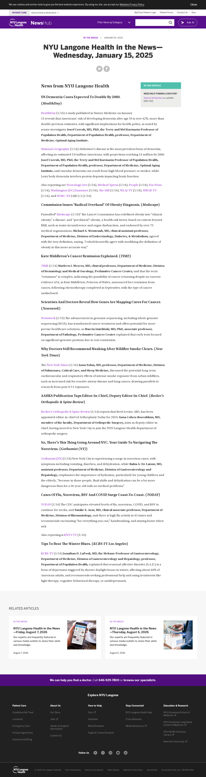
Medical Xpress (108, 185)
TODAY (46, 504)
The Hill (104, 190)
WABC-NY (63, 196)
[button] (193, 4)
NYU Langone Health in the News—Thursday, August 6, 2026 (133, 630)
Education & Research (44, 13)
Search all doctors (153, 98)
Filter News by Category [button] (109, 22)
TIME (44, 266)
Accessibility (152, 770)
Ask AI (190, 22)
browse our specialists (139, 680)
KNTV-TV (70, 535)
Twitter (99, 69)
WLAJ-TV (126, 190)
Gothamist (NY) (51, 458)
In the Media (90, 38)
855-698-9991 (188, 770)
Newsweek (48, 318)
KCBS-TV (47, 553)
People (133, 185)
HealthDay (48, 113)
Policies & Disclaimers (94, 770)
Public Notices (113, 770)
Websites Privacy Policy (133, 770)
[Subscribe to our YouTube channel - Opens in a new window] (118, 753)
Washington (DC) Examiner (70, 190)
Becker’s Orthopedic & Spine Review (65, 411)
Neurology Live (76, 185)
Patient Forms (166, 12)
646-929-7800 (109, 680)
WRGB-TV (150, 190)
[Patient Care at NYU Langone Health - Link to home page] (20, 769)
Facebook (106, 69)
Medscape (64, 214)
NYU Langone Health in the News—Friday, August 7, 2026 (36, 630)
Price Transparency (73, 770)
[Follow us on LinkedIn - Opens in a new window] (125, 753)
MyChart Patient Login (145, 12)
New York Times (58, 365)
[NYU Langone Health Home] (18, 22)
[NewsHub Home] (41, 23)
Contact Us (182, 12)
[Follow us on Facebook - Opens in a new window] (95, 753)
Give (194, 12)
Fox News (155, 185)
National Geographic (55, 149)
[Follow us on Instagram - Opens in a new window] (110, 753)
